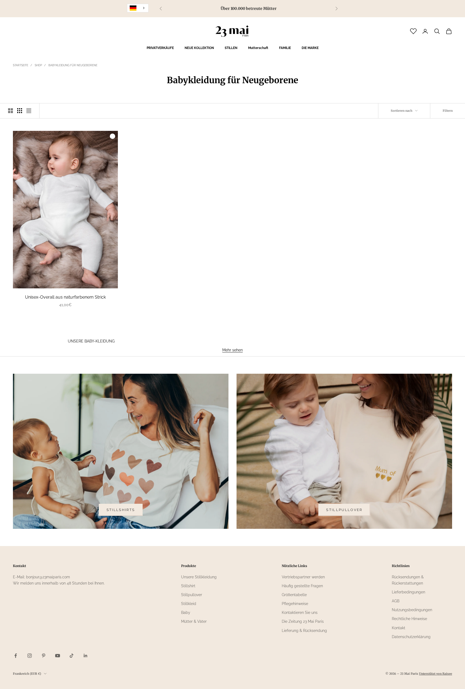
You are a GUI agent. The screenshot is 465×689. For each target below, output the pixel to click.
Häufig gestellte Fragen (302, 586)
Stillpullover (344, 510)
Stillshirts (121, 510)
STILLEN (231, 48)
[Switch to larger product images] (10, 110)
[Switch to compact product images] (28, 110)
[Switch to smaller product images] (19, 110)
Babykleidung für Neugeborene (72, 65)
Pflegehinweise (295, 603)
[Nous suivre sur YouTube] (57, 655)
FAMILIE (285, 48)
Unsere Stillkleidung (199, 577)
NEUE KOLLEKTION (199, 48)
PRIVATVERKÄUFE (160, 48)
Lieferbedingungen (408, 592)
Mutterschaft (258, 48)
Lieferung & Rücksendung (304, 630)
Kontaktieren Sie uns (300, 612)
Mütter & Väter (194, 621)
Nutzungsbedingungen (412, 610)
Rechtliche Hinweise (409, 619)
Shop (38, 65)
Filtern (448, 111)
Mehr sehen (232, 350)
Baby (185, 612)
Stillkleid (188, 603)
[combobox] (138, 8)
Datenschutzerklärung (411, 637)
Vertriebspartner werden (303, 577)
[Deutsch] (137, 8)
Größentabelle (294, 595)
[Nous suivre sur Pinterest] (43, 655)
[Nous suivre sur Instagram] (29, 655)
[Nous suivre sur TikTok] (71, 655)
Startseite (20, 65)
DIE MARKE (310, 48)
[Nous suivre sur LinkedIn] (85, 655)
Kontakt (398, 628)
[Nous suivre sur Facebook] (15, 655)
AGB (395, 601)
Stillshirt (188, 586)
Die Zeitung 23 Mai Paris (303, 621)
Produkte (188, 566)
